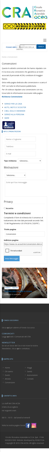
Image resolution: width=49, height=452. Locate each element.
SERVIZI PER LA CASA (13, 104)
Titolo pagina (10, 229)
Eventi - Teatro (11, 288)
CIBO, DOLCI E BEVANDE (14, 111)
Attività (8, 379)
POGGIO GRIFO (11, 47)
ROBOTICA (39, 440)
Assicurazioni (32, 375)
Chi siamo (9, 371)
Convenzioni (10, 382)
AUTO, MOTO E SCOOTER (15, 107)
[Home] (24, 12)
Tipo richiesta (10, 161)
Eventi (7, 375)
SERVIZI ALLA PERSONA (14, 114)
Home (4, 57)
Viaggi (29, 367)
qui (8, 327)
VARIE (6, 118)
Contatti (30, 379)
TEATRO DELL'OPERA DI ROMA (18, 291)
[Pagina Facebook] (28, 425)
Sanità (29, 371)
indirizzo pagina (11, 240)
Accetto (9, 208)
